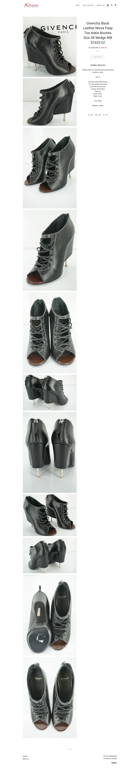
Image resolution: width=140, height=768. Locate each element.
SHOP (78, 5)
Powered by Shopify (110, 758)
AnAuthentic (113, 756)
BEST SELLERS (88, 5)
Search (25, 756)
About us (100, 5)
